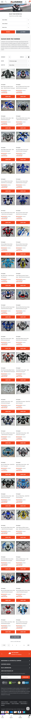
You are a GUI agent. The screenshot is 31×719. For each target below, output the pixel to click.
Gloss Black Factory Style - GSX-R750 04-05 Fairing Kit (7, 496)
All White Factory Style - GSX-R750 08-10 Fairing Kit (7, 402)
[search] (6, 2)
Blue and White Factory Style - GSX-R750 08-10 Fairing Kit (22, 245)
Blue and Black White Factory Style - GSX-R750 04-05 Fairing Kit (23, 119)
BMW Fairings (24, 703)
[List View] (26, 57)
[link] (8, 74)
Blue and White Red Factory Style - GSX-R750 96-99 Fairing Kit (23, 308)
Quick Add (8, 96)
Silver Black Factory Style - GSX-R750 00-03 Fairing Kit (7, 150)
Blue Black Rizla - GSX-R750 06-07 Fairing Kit (7, 276)
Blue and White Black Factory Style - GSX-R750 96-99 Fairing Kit (8, 591)
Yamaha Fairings (23, 702)
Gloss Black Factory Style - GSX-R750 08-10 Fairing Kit (22, 371)
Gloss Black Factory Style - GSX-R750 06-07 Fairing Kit (22, 433)
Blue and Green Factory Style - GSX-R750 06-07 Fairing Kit (22, 182)
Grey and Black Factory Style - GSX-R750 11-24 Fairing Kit (7, 182)
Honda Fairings (4, 702)
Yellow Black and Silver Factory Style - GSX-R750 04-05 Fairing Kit (23, 276)
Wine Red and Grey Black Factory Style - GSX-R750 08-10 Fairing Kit (8, 371)
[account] (26, 1)
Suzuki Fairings (13, 702)
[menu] (2, 2)
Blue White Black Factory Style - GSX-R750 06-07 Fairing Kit (22, 150)
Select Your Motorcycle (15, 14)
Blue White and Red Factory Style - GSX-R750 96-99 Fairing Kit (8, 308)
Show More (16, 637)
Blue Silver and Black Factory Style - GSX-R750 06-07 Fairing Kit (8, 433)
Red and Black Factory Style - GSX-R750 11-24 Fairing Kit (7, 245)
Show (2, 61)
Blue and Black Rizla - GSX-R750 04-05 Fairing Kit (22, 496)
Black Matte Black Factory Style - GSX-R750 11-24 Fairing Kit (22, 339)
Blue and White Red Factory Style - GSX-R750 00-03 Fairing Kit (23, 87)
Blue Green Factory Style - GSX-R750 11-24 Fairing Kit (7, 339)
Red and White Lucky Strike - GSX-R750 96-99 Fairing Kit (8, 622)
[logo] (16, 2)
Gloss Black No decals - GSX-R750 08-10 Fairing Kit (23, 402)
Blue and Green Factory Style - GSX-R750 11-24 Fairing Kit (22, 213)
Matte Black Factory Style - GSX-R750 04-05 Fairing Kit (22, 465)
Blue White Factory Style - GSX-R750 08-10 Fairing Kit (7, 119)
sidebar (3, 57)
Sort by (3, 65)
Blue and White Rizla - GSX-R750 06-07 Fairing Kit (7, 465)
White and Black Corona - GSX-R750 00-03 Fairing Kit (22, 559)
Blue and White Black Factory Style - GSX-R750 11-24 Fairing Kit (8, 213)
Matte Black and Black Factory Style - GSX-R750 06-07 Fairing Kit (8, 87)
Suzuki (4, 84)
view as (22, 57)
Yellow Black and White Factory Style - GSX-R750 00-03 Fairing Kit (23, 528)
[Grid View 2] (29, 57)
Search (8, 32)
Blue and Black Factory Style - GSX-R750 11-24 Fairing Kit (22, 622)
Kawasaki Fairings (5, 703)
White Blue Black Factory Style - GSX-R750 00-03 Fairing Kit (7, 559)
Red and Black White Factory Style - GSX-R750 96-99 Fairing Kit (23, 591)
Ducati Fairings (15, 703)
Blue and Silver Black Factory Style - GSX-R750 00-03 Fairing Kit (8, 528)
